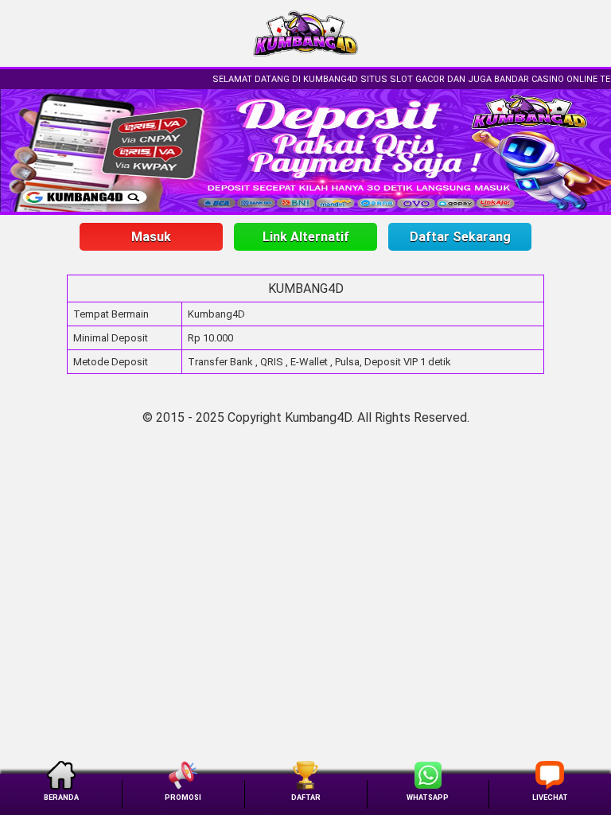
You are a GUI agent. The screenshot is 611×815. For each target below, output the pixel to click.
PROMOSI (183, 797)
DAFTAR (306, 797)
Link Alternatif (306, 236)
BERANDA (61, 797)
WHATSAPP (428, 797)
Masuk (151, 236)
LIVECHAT (550, 797)
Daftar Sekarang (460, 236)
